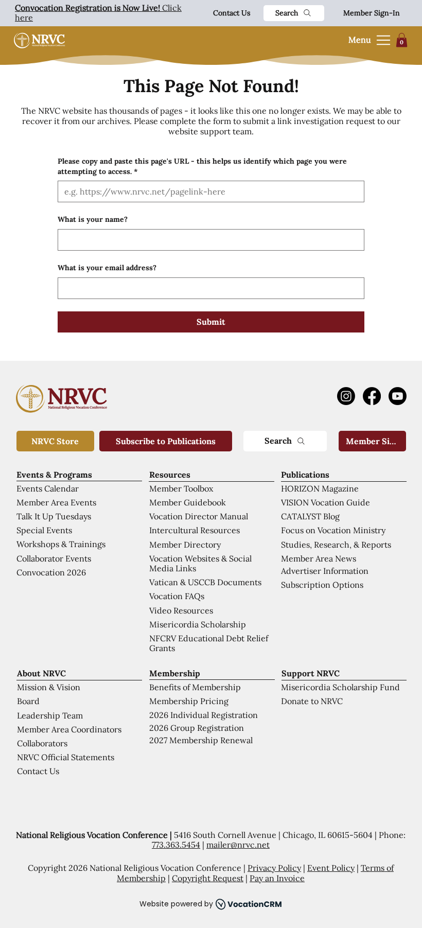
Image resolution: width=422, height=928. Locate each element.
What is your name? (93, 219)
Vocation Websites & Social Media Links (200, 563)
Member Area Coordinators (69, 729)
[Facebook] (372, 396)
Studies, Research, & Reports (336, 544)
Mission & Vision (48, 687)
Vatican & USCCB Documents (205, 582)
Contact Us (231, 12)
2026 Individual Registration (203, 715)
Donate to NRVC (312, 701)
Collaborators (42, 743)
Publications (305, 474)
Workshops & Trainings (61, 544)
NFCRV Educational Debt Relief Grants (208, 643)
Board (28, 701)
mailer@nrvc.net (238, 844)
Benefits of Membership (195, 687)
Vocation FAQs (176, 596)
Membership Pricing (188, 701)
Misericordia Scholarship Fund (340, 687)
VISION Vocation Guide (325, 502)
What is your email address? (107, 267)
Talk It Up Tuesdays (53, 516)
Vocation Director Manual (198, 516)
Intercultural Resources (194, 530)
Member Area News (318, 558)
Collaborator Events (53, 558)
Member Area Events (56, 502)
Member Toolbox (181, 488)
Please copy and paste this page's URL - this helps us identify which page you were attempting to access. (202, 166)
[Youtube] (398, 396)
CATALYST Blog (310, 516)
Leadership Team (50, 715)
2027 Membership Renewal (201, 740)
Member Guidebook (187, 502)
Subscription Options (322, 585)
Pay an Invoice (277, 878)
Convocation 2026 (51, 572)
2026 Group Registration (196, 728)
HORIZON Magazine (320, 488)
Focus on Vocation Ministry (333, 530)
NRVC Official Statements (65, 757)
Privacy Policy (274, 868)
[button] (402, 40)
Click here (98, 13)
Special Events (44, 530)
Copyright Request (207, 878)
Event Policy (331, 868)
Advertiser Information (324, 571)
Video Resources (181, 610)
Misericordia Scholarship (197, 624)
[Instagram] (346, 396)
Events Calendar (47, 488)
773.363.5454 (176, 844)
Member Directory (185, 544)
